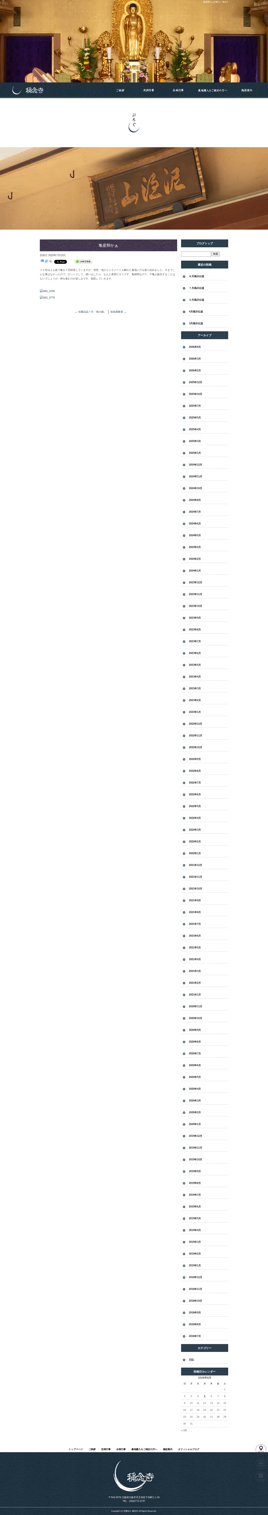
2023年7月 (195, 641)
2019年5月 (195, 1218)
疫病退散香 (118, 311)
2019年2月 (195, 1253)
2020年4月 (195, 1088)
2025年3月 (195, 441)
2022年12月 (195, 723)
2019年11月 (195, 1147)
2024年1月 (195, 570)
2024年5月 (195, 535)
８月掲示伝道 (196, 276)
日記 (191, 1359)
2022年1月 (195, 853)
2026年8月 (195, 346)
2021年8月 (195, 912)
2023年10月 (195, 606)
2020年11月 (195, 1006)
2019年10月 (195, 1159)
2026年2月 (195, 370)
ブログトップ (204, 243)
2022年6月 (195, 794)
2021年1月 (195, 994)
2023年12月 (195, 582)
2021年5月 (195, 947)
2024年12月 (195, 464)
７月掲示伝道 (196, 288)
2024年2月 (195, 558)
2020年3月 (195, 1100)
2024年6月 (195, 523)
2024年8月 (195, 500)
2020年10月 (195, 1018)
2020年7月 (195, 1053)
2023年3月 (195, 688)
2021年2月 (195, 982)
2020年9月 (195, 1029)
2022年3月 (195, 829)
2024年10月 (195, 488)
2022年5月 (195, 806)
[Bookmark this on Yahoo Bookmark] (50, 261)
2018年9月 (195, 1312)
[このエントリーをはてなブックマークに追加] (42, 261)
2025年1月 (195, 452)
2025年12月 (195, 382)
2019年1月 (195, 1265)
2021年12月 (195, 865)
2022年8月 (195, 770)
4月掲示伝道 (196, 311)
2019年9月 (195, 1171)
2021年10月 (195, 888)
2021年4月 (195, 959)
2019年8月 (195, 1183)
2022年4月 (195, 817)
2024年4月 (195, 547)
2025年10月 (195, 394)
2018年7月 (195, 1336)
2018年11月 (195, 1289)
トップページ (56, 90)
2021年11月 (195, 876)
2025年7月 (195, 405)
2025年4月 (195, 429)
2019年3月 (195, 1241)
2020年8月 (195, 1041)
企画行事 (178, 90)
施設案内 (247, 90)
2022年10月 (195, 747)
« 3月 (184, 1430)
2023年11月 (195, 594)
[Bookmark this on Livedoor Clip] (46, 261)
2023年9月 (195, 617)
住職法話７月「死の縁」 (90, 311)
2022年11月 (195, 735)
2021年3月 (195, 971)
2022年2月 (195, 841)
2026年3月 (195, 358)
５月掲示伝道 (196, 299)
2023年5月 (195, 664)
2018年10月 (195, 1300)
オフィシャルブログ (188, 1449)
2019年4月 (195, 1230)
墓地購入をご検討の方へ (212, 90)
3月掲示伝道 (196, 323)
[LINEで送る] (83, 261)
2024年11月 (195, 476)
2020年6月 (195, 1065)
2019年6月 (195, 1206)
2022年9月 (195, 759)
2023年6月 (195, 653)
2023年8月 (195, 629)
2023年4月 (195, 676)
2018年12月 (195, 1277)
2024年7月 (195, 511)
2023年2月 (195, 700)
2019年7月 (195, 1194)
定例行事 (148, 90)
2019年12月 (195, 1135)
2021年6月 (195, 935)
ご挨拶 (120, 90)
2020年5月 (195, 1077)
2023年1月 (195, 711)
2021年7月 (195, 923)
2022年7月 (195, 782)
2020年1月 (195, 1124)
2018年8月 (195, 1324)
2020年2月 (195, 1112)
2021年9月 (195, 900)
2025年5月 (195, 417)
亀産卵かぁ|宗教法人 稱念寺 (215, 2)
